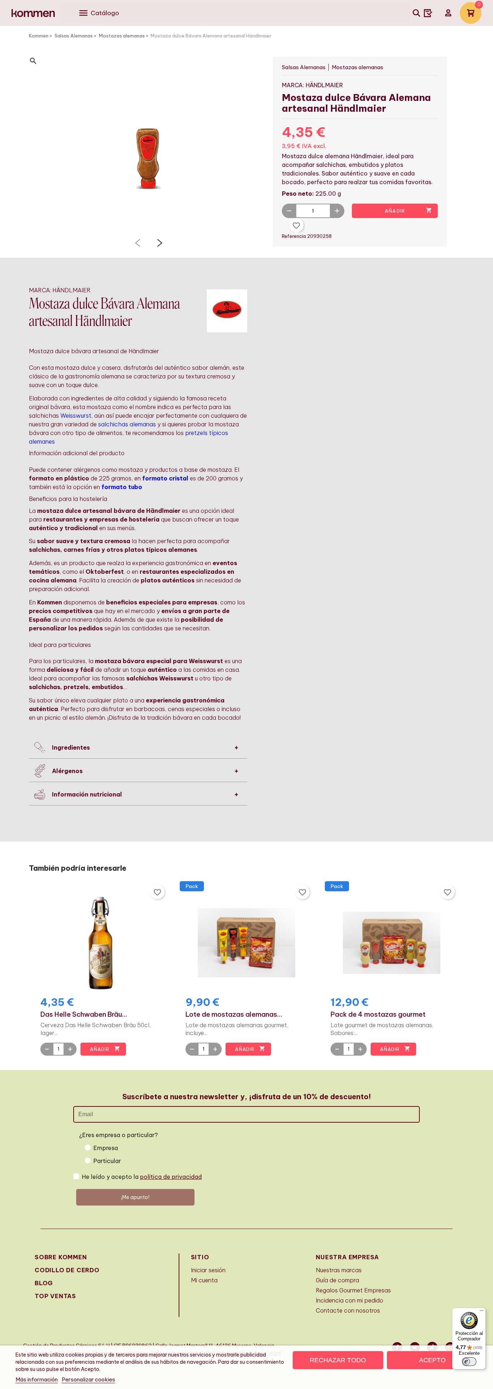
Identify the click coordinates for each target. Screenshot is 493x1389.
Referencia (294, 236)
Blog (44, 1283)
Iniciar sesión (208, 1270)
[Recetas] (428, 13)
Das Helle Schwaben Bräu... (83, 1014)
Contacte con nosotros (348, 1310)
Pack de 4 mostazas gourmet (378, 1014)
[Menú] (481, 1312)
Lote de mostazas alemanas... (234, 1014)
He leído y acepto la (142, 1176)
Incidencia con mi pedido (349, 1300)
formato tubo (121, 487)
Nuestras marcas (339, 1270)
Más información (37, 1379)
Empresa (105, 1147)
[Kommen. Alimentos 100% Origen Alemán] (33, 13)
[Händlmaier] (227, 310)
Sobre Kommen (61, 1257)
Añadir (408, 210)
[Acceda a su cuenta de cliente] (448, 13)
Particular (107, 1160)
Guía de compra (337, 1280)
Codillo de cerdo (67, 1270)
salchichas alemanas (127, 424)
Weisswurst (75, 415)
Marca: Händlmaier (312, 85)
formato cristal (165, 478)
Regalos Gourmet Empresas (353, 1290)
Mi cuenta (204, 1280)
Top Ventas (55, 1296)
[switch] (469, 1361)
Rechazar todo (338, 1360)
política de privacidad (171, 1176)
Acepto (432, 1360)
